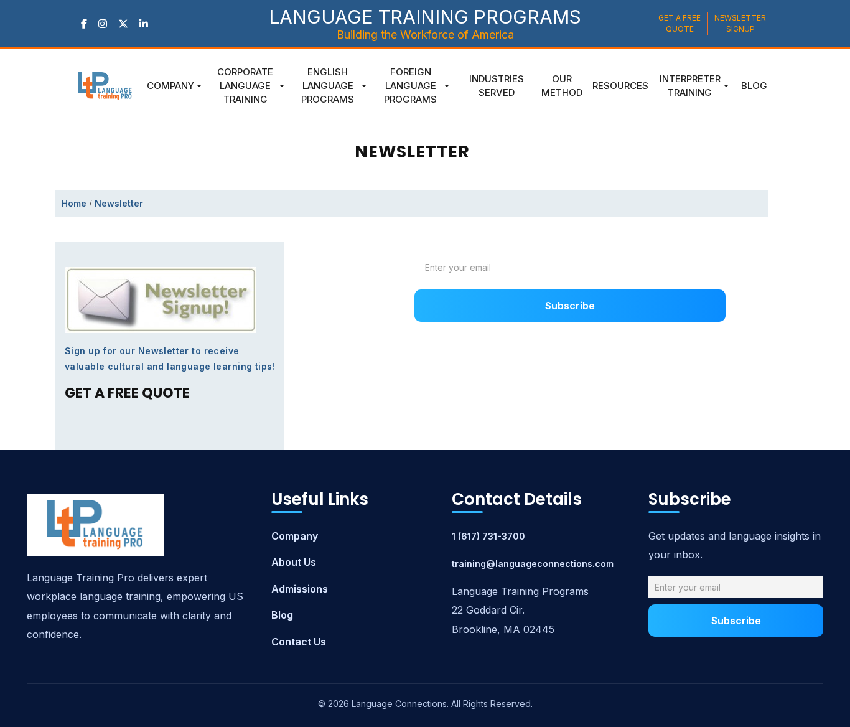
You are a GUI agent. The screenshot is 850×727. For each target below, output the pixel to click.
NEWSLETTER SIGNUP (740, 23)
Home (74, 203)
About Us (293, 562)
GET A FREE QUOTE (679, 23)
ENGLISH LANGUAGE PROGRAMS (327, 85)
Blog (282, 615)
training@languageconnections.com (533, 563)
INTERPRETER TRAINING (690, 85)
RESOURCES (620, 85)
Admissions (299, 589)
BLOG (754, 85)
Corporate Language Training (245, 85)
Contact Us (298, 642)
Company (170, 85)
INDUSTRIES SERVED (496, 85)
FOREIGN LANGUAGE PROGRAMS (410, 85)
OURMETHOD (561, 85)
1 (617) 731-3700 (488, 536)
